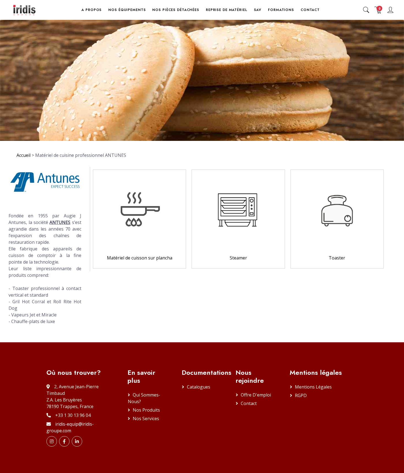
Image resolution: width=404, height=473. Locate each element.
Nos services (146, 418)
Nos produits (146, 410)
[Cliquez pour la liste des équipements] (139, 209)
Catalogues (198, 387)
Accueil (23, 155)
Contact (249, 403)
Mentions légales (313, 387)
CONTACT (310, 9)
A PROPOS (91, 9)
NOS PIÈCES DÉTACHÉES (175, 9)
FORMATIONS (281, 9)
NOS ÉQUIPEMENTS (127, 9)
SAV (258, 9)
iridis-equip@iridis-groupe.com (70, 427)
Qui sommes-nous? (144, 398)
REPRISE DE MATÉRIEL (226, 9)
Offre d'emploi (256, 395)
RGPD (301, 395)
